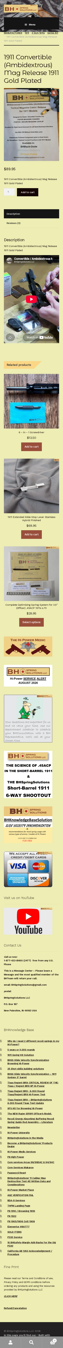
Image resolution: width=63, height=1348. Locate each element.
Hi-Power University (18, 1132)
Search (31, 1342)
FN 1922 (11, 1216)
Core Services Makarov (20, 1167)
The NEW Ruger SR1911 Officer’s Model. (29, 1113)
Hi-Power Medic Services (21, 1151)
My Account (10, 1342)
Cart (48, 1339)
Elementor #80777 (18, 1226)
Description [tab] (13, 213)
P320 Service (14, 1237)
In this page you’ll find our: (20, 1335)
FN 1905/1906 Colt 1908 (21, 1221)
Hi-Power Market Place (20, 1189)
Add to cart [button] (32, 446)
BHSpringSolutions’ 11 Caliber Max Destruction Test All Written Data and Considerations (29, 1181)
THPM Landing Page (18, 1205)
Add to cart (27, 192)
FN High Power (15, 1157)
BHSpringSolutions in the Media (25, 1138)
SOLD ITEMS (14, 1232)
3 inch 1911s (38, 32)
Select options (31, 622)
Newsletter (13, 1127)
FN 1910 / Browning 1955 (21, 1211)
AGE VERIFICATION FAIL (20, 1195)
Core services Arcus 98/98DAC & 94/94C (30, 1162)
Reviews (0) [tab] (13, 223)
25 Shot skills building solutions (25, 1068)
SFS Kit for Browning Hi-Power (25, 1108)
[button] (54, 93)
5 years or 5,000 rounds (21, 1049)
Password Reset (16, 1172)
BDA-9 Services (16, 1200)
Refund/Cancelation (15, 1308)
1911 (27, 32)
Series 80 (52, 32)
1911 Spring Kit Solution (20, 1055)
